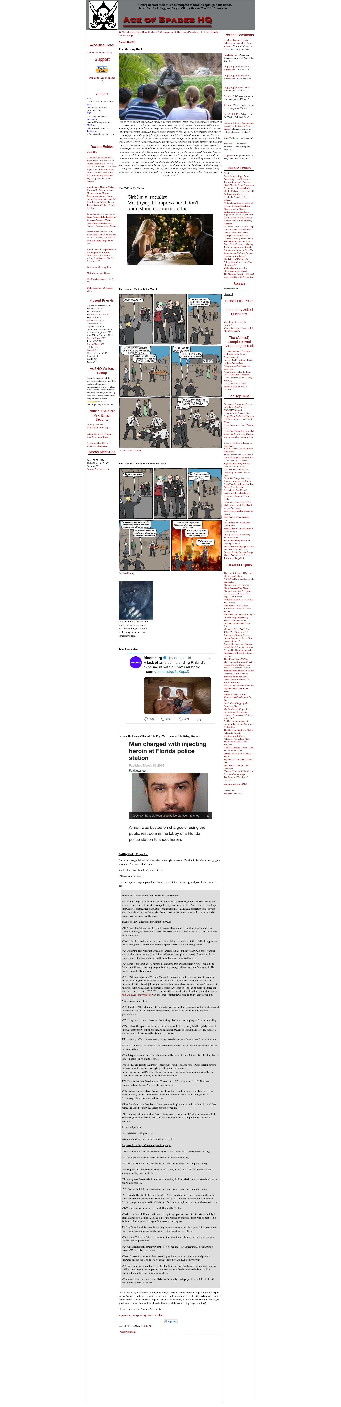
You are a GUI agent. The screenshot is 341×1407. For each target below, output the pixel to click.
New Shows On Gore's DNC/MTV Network (234, 409)
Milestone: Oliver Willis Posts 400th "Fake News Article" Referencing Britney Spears (237, 632)
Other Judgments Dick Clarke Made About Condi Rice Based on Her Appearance (238, 504)
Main (153, 32)
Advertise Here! (102, 45)
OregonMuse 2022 (95, 344)
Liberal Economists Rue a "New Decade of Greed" (238, 639)
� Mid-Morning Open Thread (134, 32)
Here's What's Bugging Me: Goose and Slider (236, 705)
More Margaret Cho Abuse (236, 587)
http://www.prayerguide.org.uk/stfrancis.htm (141, 1315)
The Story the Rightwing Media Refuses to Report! (238, 731)
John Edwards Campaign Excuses (239, 546)
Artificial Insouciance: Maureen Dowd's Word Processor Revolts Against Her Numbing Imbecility (239, 646)
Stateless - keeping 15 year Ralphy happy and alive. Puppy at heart (238, 42)
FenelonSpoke (230, 54)
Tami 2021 (92, 349)
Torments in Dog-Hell (234, 558)
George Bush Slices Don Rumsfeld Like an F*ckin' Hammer (235, 386)
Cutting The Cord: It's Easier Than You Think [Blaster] (99, 435)
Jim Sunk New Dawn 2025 (99, 314)
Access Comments (128, 1331)
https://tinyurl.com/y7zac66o (136, 994)
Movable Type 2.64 (233, 793)
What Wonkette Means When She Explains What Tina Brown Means (239, 688)
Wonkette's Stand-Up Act (235, 694)
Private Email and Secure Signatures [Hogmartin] (98, 444)
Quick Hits (92, 151)
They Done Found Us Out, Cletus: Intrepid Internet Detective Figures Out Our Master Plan (239, 661)
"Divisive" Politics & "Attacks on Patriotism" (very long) (238, 773)
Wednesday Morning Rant (99, 267)
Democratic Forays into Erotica (238, 404)
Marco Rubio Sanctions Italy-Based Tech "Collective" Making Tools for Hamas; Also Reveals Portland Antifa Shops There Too (101, 237)
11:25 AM (147, 1325)
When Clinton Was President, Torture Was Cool (237, 681)
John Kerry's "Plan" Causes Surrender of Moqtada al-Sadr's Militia (238, 608)
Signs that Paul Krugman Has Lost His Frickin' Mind (237, 465)
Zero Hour (228, 143)
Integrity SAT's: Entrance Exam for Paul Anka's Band (238, 361)
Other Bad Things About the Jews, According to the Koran (237, 480)
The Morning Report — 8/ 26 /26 (239, 273)
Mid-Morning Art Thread (98, 272)
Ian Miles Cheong (132, 450)
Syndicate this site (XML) (235, 783)
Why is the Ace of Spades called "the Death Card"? (238, 329)
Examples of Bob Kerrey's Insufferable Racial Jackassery (237, 491)
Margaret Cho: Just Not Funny (237, 584)
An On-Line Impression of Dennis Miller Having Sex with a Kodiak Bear (239, 723)
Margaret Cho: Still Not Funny (238, 590)
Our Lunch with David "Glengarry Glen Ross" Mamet (237, 737)
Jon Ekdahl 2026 (95, 308)
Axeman (227, 105)
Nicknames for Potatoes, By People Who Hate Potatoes (239, 415)
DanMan (228, 96)
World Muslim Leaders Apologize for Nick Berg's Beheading (239, 616)
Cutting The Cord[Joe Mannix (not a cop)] (98, 426)
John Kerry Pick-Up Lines (235, 549)
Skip (226, 137)
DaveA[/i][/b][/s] (231, 113)
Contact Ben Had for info (98, 469)
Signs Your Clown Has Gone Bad (239, 430)
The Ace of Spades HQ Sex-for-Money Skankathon (238, 574)
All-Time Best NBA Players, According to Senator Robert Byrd (237, 472)
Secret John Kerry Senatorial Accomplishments (237, 542)
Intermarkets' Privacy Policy (99, 52)
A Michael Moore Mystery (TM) (239, 747)
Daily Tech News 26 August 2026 (239, 276)
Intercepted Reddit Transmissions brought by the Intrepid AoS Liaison (239, 125)
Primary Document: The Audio (238, 350)
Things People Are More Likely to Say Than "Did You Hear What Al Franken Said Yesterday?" (239, 457)
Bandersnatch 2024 (96, 320)
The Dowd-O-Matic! (233, 750)
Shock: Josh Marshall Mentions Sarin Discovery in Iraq (239, 669)
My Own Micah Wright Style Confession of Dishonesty (237, 710)
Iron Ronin (128, 573)
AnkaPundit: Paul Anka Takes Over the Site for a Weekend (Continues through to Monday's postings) (238, 376)
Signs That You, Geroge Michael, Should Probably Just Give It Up (239, 435)
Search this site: (231, 288)
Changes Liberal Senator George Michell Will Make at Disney (238, 554)
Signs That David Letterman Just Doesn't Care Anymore (238, 486)
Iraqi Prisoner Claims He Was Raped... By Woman (237, 595)
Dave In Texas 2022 (96, 338)
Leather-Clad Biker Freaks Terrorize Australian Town (236, 675)
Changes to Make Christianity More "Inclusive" (237, 536)
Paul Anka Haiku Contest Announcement (235, 355)
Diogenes (228, 155)
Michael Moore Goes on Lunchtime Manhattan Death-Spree (237, 623)
